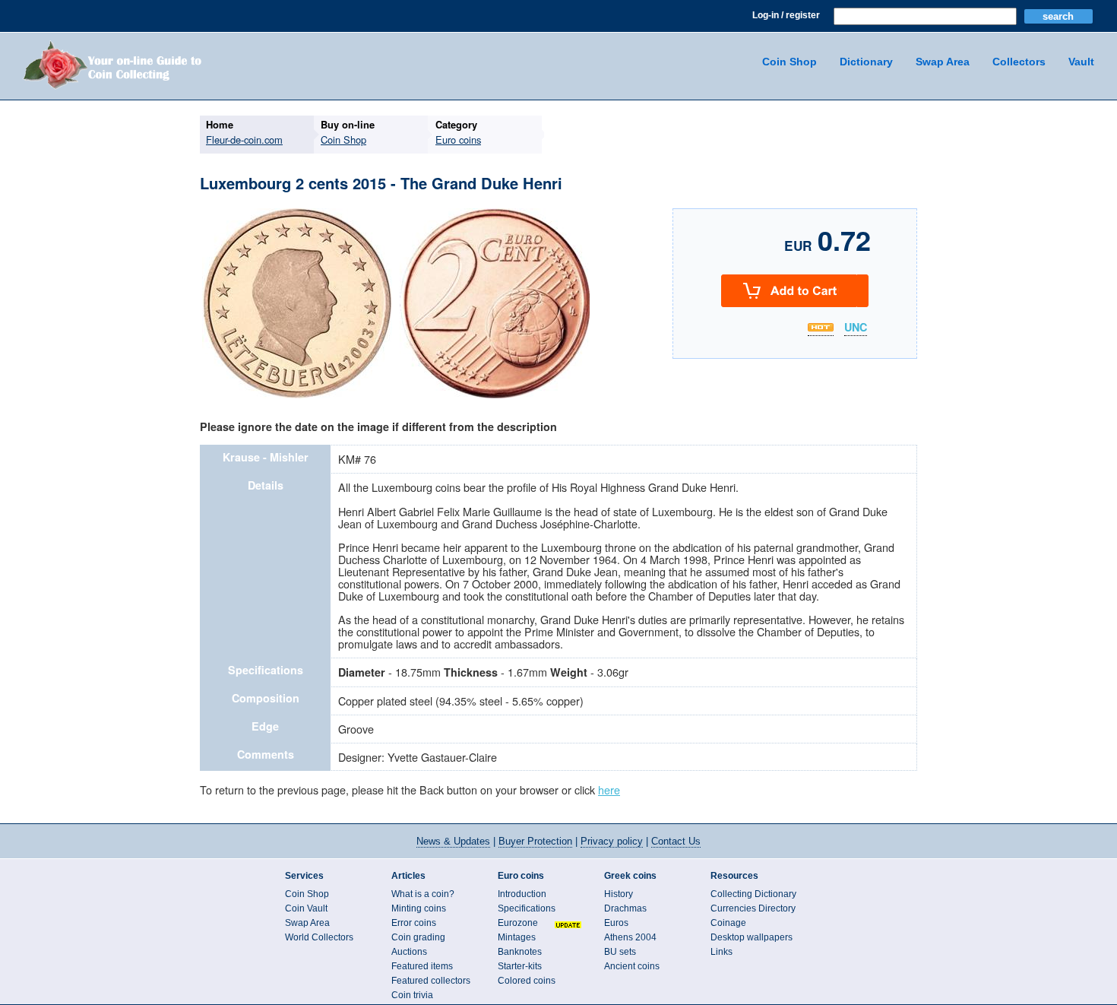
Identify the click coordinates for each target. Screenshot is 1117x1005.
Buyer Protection (535, 841)
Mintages (517, 937)
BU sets (620, 951)
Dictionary (866, 61)
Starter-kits (520, 966)
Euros (616, 923)
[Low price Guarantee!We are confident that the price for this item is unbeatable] (821, 327)
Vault (1081, 61)
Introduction (522, 894)
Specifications (526, 908)
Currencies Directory (753, 908)
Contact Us (676, 841)
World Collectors (319, 937)
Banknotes (520, 951)
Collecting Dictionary (753, 894)
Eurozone (518, 923)
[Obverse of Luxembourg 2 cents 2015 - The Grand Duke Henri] (297, 396)
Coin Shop (789, 61)
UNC (855, 327)
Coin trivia (412, 995)
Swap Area (943, 61)
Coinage (728, 923)
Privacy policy (612, 841)
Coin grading (418, 937)
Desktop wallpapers (751, 937)
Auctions (409, 951)
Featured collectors (430, 980)
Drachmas (625, 908)
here (609, 789)
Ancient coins (632, 966)
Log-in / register (786, 15)
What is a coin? (422, 894)
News (453, 841)
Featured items (422, 966)
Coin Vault (306, 908)
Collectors (1019, 61)
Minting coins (418, 908)
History (618, 894)
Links (721, 951)
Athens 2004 (630, 937)
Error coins (413, 923)
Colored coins (526, 980)
